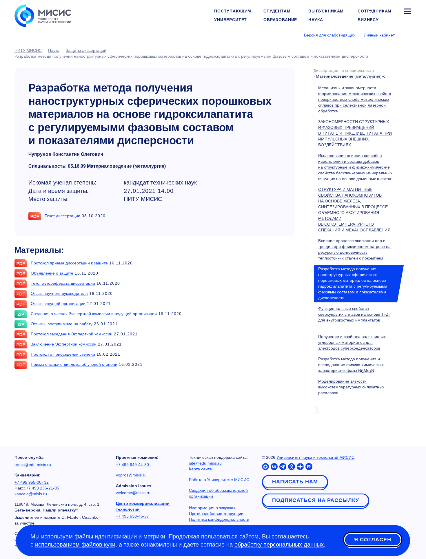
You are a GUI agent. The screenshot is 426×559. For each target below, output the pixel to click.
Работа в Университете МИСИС (219, 479)
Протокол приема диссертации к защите (69, 263)
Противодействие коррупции (216, 513)
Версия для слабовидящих (329, 35)
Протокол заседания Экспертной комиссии (71, 334)
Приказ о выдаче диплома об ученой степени (74, 364)
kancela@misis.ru (30, 494)
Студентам (277, 11)
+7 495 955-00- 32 (31, 482)
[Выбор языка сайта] (407, 35)
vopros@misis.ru (131, 475)
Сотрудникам (375, 11)
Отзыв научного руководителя (59, 293)
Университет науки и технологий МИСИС (315, 457)
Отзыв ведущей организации (58, 303)
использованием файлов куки (75, 544)
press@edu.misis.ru (32, 464)
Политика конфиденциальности (219, 519)
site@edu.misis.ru (205, 463)
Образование (280, 19)
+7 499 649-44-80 (132, 464)
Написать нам (295, 482)
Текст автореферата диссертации (63, 283)
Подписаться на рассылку (315, 500)
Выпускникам (326, 11)
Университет (230, 19)
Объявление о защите (52, 273)
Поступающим (232, 11)
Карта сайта (200, 469)
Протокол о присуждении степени (63, 354)
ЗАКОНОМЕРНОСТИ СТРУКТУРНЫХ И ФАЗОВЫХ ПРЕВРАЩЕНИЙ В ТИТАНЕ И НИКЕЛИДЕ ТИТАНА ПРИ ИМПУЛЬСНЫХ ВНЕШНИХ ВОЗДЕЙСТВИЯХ (355, 133)
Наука (315, 19)
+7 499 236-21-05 (42, 488)
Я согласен (372, 539)
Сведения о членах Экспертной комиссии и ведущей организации (94, 313)
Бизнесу (368, 19)
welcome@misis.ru (133, 492)
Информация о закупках (212, 507)
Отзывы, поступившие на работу (61, 323)
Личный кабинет (379, 35)
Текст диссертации (62, 215)
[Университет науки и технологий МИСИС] (42, 15)
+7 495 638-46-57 (132, 516)
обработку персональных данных (279, 544)
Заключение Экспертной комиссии (64, 344)
